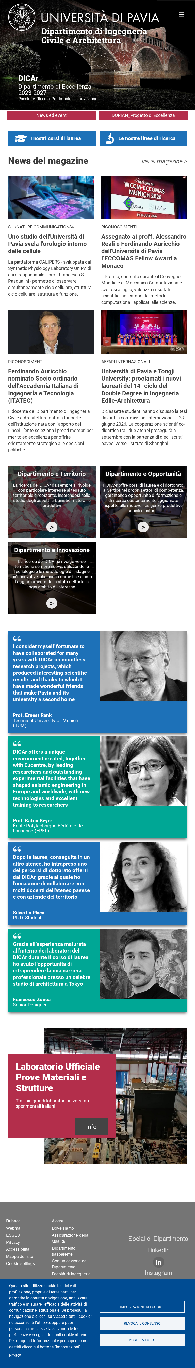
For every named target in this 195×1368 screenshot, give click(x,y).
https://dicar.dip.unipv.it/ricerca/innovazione (51, 603)
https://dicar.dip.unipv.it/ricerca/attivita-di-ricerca (51, 527)
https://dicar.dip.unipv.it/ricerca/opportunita (143, 527)
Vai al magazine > (164, 161)
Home (182, 13)
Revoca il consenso (142, 1323)
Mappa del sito (19, 1256)
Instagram (158, 1272)
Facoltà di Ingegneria (71, 1274)
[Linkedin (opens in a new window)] (158, 1262)
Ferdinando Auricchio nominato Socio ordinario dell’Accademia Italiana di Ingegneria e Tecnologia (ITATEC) (43, 386)
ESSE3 (13, 1235)
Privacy (15, 1355)
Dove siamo (63, 1228)
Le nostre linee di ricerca (147, 138)
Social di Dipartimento (158, 1238)
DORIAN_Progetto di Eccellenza (143, 115)
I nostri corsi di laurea (55, 138)
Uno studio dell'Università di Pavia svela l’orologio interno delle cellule (47, 244)
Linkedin (158, 1249)
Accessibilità (18, 1249)
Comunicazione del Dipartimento (70, 1264)
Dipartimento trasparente (63, 1251)
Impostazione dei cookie (142, 1307)
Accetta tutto (142, 1340)
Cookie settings (20, 1263)
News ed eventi (52, 115)
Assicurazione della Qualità (70, 1238)
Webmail (14, 1228)
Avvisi (57, 1221)
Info (91, 1126)
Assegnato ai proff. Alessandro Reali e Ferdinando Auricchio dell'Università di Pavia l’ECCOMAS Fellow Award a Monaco (144, 251)
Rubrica (13, 1221)
